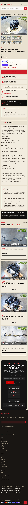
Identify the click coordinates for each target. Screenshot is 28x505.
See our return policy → (15, 97)
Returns (3, 461)
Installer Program (5, 475)
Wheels (3, 446)
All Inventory (4, 450)
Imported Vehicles (5, 479)
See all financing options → (9, 67)
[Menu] (25, 4)
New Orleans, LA (4, 494)
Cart (22, 4)
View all (25, 223)
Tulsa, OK (3, 492)
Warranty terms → (7, 93)
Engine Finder (4, 445)
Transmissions (4, 441)
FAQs (2, 456)
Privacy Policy (4, 466)
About (2, 472)
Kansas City (12, 494)
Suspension (3, 448)
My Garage (3, 480)
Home (2, 14)
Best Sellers (6, 14)
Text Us (10, 382)
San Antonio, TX (4, 490)
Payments (3, 462)
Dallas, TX (3, 488)
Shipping (3, 457)
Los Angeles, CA (9, 488)
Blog (2, 477)
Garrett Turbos (4, 443)
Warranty (3, 459)
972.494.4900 (4, 434)
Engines (3, 440)
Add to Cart (14, 72)
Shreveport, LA (9, 492)
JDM (8, 4)
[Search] (25, 8)
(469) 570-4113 (8, 371)
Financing (3, 464)
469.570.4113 (4, 431)
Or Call (18, 382)
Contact (3, 474)
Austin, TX (11, 490)
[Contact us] (25, 502)
